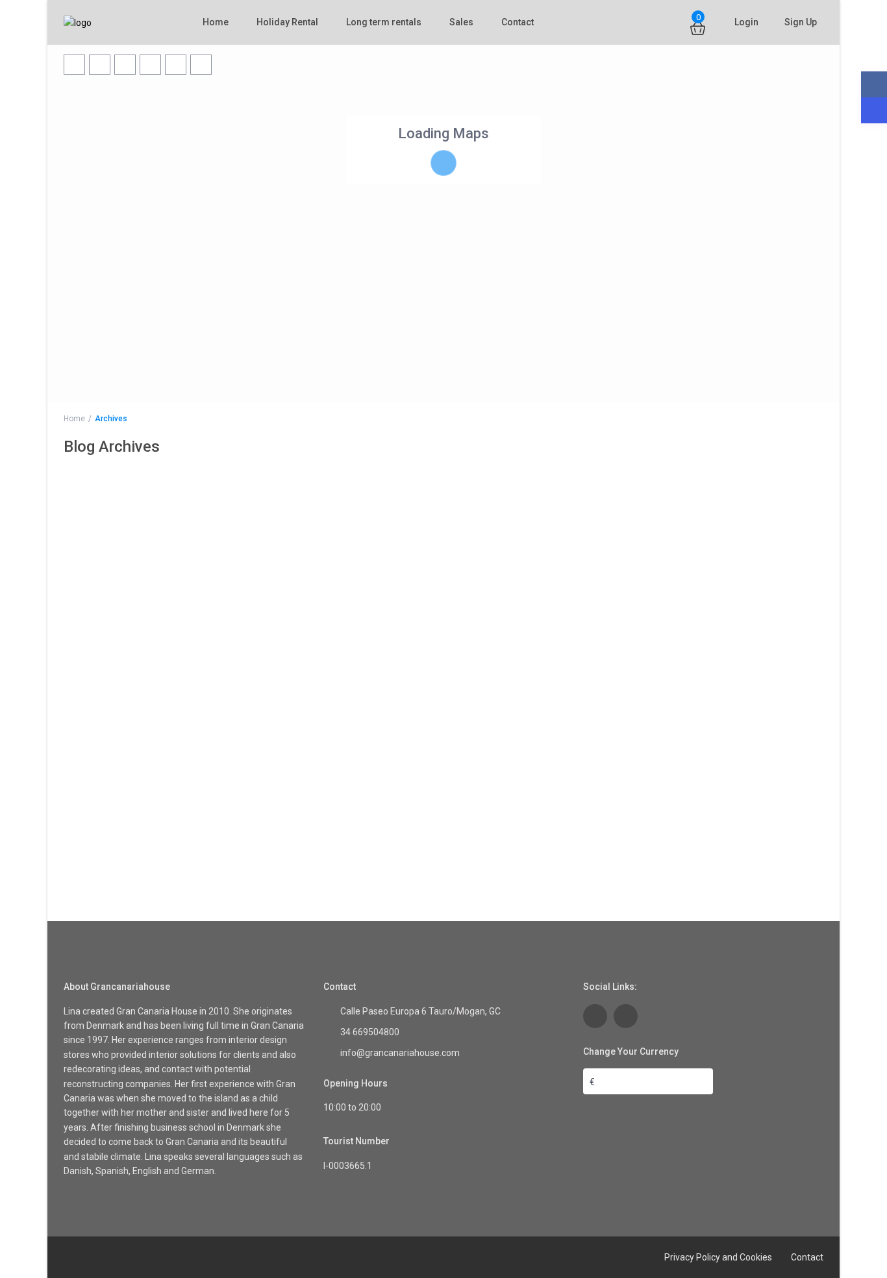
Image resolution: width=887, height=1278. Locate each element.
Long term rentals (383, 22)
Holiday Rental (287, 22)
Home (216, 22)
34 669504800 (369, 1032)
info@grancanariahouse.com (400, 1053)
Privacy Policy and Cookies (718, 1257)
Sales (461, 22)
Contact (517, 22)
